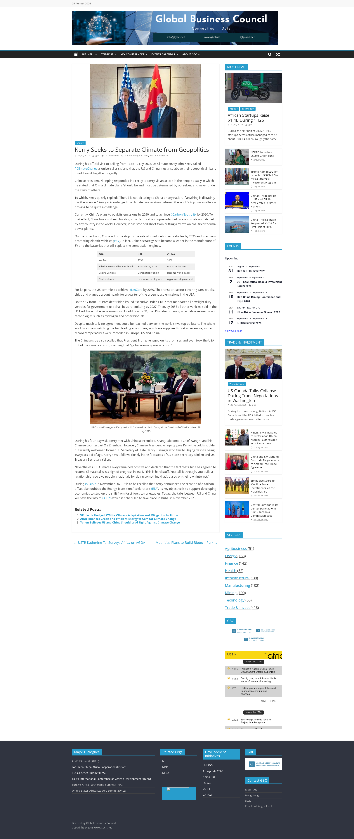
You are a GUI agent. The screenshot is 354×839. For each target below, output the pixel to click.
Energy (80, 142)
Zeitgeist (107, 54)
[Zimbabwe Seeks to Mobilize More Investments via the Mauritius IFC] (237, 479)
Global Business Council (101, 823)
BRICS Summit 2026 (249, 323)
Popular (233, 108)
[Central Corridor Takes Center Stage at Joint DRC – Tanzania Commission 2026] (237, 503)
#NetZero (136, 290)
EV (156, 155)
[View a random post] (278, 54)
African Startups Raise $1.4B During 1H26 (248, 117)
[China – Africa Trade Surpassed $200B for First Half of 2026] (237, 218)
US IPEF (207, 789)
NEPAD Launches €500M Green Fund (262, 154)
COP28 (107, 498)
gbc (98, 155)
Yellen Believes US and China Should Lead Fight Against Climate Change (130, 522)
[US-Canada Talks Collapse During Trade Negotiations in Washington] (253, 350)
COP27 (144, 155)
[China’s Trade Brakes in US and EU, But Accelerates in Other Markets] (237, 194)
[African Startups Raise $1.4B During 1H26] (253, 75)
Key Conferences (132, 54)
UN (162, 761)
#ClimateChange (86, 169)
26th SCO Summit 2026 (251, 271)
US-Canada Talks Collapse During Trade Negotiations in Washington (253, 395)
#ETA (153, 489)
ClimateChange (132, 155)
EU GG (207, 783)
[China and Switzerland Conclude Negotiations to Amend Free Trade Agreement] (237, 455)
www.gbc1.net (103, 827)
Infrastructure (237, 577)
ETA (152, 155)
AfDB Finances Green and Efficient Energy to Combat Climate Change (128, 519)
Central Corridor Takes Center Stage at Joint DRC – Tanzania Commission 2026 (265, 510)
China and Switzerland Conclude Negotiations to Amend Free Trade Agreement (265, 462)
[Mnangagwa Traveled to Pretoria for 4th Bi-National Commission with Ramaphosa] (237, 431)
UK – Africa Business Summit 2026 (258, 312)
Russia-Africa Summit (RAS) (88, 773)
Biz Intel (88, 54)
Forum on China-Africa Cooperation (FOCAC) (99, 767)
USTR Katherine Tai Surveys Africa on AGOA (109, 542)
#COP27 (90, 484)
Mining (231, 592)
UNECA (164, 773)
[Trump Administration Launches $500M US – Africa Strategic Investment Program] (237, 170)
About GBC (189, 54)
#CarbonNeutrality (184, 214)
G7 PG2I (207, 794)
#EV (116, 241)
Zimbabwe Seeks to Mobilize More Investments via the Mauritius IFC (263, 486)
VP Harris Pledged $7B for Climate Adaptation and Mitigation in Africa (129, 515)
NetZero (163, 155)
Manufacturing (237, 585)
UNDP (164, 767)
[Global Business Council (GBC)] (76, 54)
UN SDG (208, 765)
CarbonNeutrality (113, 155)
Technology (248, 108)
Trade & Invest (237, 384)
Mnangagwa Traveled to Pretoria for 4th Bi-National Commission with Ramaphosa (264, 438)
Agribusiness (236, 548)
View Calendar (233, 330)
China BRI (209, 777)
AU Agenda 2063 (213, 771)
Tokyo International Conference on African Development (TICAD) (111, 779)
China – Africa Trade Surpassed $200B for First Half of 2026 (263, 223)
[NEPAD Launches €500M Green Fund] (237, 150)
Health (230, 570)
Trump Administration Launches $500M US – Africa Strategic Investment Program (264, 177)
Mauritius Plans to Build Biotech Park (187, 542)
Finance (231, 563)
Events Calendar (163, 54)
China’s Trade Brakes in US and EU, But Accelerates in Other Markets (264, 201)
